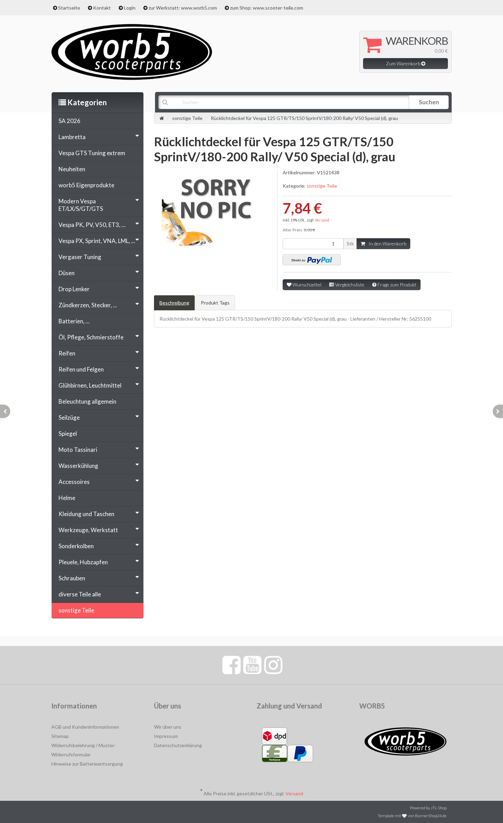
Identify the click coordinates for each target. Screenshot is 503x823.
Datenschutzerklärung (178, 745)
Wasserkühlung (78, 465)
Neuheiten (72, 169)
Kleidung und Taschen (86, 513)
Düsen (67, 272)
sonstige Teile (322, 186)
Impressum (166, 736)
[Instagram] (273, 664)
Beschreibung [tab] (174, 303)
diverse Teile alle (80, 594)
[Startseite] (161, 118)
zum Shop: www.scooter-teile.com (266, 8)
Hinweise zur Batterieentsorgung (87, 764)
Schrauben (72, 578)
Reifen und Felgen (81, 369)
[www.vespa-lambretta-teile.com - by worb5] (131, 51)
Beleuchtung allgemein (87, 401)
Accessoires (74, 481)
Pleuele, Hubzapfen (83, 562)
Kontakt (102, 8)
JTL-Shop (439, 807)
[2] (312, 259)
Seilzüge (69, 417)
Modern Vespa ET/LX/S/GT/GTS (81, 205)
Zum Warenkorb (403, 63)
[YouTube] (252, 664)
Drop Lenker (74, 289)
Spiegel (68, 433)
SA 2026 (69, 120)
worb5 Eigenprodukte (86, 185)
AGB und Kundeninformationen (85, 727)
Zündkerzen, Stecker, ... (88, 305)
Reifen (67, 353)
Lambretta (72, 136)
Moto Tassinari (78, 449)
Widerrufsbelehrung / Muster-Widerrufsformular (83, 749)
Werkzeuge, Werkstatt (88, 530)
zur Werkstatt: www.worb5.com (183, 8)
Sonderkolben (76, 546)
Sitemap (60, 736)
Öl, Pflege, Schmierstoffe (91, 337)
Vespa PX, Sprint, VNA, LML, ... (97, 240)
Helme (67, 497)
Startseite (69, 8)
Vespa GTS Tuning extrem (92, 153)
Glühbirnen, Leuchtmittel (90, 385)
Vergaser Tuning (80, 256)
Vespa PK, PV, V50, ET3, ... (92, 224)
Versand (322, 220)
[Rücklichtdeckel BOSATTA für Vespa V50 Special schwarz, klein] (498, 411)
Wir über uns (167, 727)
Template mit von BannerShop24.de (412, 815)
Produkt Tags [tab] (215, 303)
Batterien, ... (74, 321)
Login (130, 8)
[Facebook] (231, 664)
